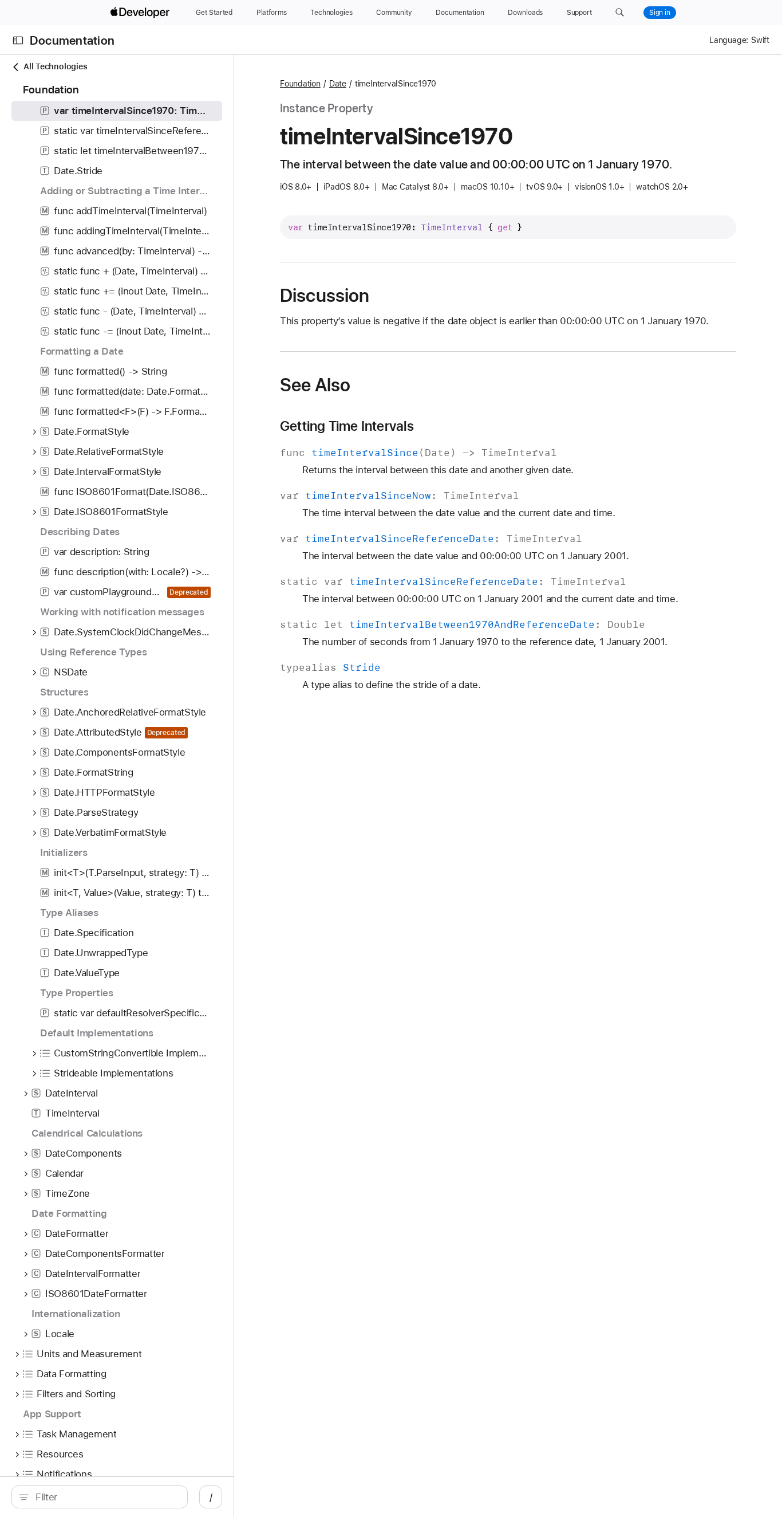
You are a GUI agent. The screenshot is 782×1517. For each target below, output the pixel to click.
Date (337, 83)
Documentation (72, 40)
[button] (620, 12)
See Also (315, 385)
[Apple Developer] (141, 12)
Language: (728, 40)
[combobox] (105, 1497)
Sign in (659, 13)
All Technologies (55, 66)
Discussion (324, 295)
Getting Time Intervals (347, 426)
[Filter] (105, 1497)
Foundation (300, 83)
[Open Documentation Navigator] (18, 40)
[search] (99, 1496)
